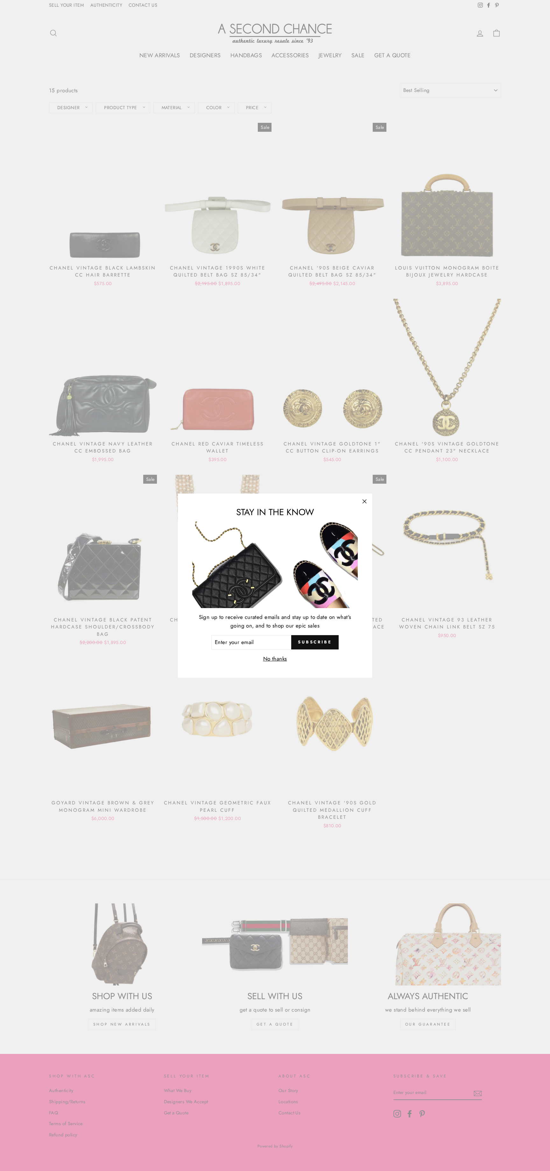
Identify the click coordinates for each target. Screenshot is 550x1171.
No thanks (275, 658)
